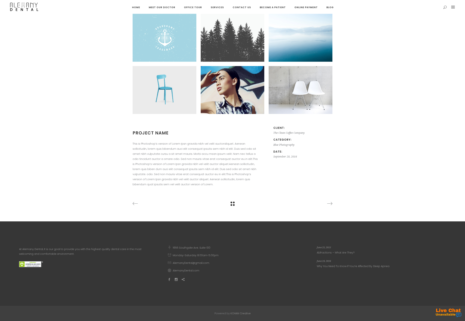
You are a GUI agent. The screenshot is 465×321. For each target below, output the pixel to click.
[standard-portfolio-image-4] (232, 38)
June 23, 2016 (324, 261)
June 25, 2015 (324, 247)
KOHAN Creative (241, 313)
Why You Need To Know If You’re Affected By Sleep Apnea (353, 266)
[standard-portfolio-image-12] (232, 90)
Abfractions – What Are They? (336, 252)
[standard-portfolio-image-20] (300, 38)
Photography (286, 144)
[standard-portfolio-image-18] (164, 90)
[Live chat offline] (448, 312)
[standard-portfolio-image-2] (164, 38)
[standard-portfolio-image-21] (300, 90)
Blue (275, 144)
